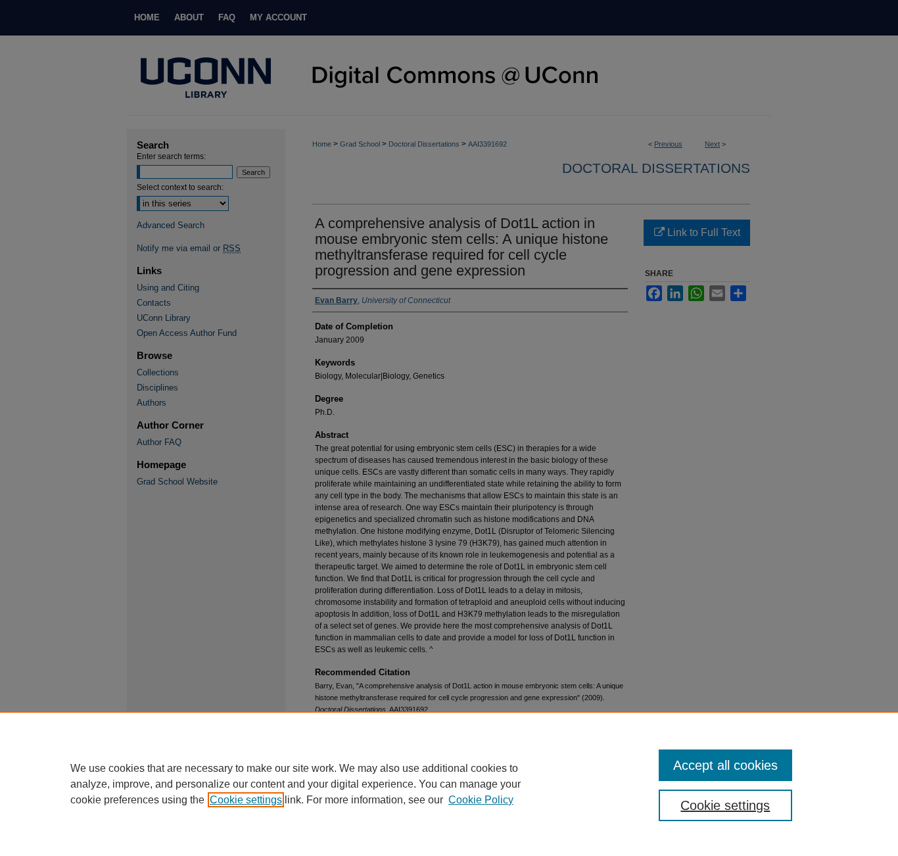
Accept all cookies (725, 765)
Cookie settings (246, 799)
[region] (449, 783)
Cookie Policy (480, 799)
